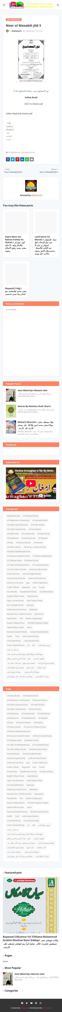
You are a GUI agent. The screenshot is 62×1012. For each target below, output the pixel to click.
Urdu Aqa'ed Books (30, 636)
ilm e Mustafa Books (15, 605)
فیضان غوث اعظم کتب (15, 667)
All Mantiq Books (28, 538)
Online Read (31, 97)
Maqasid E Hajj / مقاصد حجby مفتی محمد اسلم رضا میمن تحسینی (16, 291)
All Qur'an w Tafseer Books (35, 547)
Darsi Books (12, 591)
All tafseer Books (31, 560)
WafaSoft (17, 31)
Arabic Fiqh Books (40, 583)
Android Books (13, 574)
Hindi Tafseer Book (34, 600)
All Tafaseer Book (14, 560)
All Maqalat (42, 538)
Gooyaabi (47, 1008)
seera (29, 627)
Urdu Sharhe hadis (31, 641)
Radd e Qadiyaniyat (34, 618)
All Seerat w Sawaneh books (18, 556)
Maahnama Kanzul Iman (16, 609)
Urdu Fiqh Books (14, 641)
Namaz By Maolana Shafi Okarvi (34, 406)
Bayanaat (26, 587)
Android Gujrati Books (16, 578)
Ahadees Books (13, 516)
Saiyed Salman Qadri (15, 627)
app (28, 583)
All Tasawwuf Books (40, 565)
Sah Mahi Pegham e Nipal (38, 623)
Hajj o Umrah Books (15, 600)
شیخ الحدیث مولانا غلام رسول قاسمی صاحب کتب (25, 654)
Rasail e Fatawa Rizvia (16, 623)
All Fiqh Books (14, 152)
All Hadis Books (28, 152)
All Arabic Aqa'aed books (17, 525)
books (41, 587)
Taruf (17, 636)
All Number (38, 542)
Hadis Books (32, 596)
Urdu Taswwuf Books (15, 645)
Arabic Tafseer (13, 587)
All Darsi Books (35, 529)
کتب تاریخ (30, 667)
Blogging (24, 1008)
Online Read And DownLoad (19, 113)
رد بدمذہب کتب (12, 649)
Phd (21, 618)
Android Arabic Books (38, 569)
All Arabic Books (37, 525)
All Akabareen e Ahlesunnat (18, 520)
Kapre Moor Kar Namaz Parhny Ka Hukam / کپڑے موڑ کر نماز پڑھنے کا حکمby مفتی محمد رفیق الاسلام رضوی (15, 243)
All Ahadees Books (30, 516)
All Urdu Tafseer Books (16, 569)
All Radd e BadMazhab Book (18, 551)
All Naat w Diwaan (23, 542)
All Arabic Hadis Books (16, 529)
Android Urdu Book (15, 583)
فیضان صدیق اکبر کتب (46, 663)
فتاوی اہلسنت (39, 658)
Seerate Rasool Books (39, 632)
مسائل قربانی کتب (14, 672)
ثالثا (33, 645)
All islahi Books (43, 533)
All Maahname (13, 538)
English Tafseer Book (15, 596)
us (28, 645)
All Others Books (14, 547)
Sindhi (9, 636)
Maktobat (33, 609)
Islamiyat (30, 605)
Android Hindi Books (37, 578)
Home (5, 961)
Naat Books (12, 618)
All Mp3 (10, 542)
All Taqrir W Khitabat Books (18, 565)
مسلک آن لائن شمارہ (31, 672)
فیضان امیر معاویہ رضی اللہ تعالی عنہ (21, 663)
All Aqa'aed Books (39, 520)
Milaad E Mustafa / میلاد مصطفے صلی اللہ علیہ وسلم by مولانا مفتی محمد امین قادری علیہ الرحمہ (36, 425)
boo (34, 587)
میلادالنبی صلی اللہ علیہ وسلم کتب (19, 676)
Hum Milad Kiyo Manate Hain (32, 390)
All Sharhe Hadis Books (42, 556)
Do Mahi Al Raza (46, 591)
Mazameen (38, 614)
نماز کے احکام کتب (42, 676)
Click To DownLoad (34, 103)
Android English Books (31, 574)
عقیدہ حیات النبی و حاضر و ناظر (19, 658)
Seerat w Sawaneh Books (17, 632)
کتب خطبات (41, 667)
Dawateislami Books (28, 591)
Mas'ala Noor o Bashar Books (19, 614)
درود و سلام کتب (44, 645)
